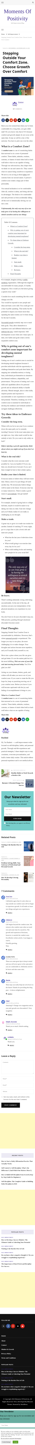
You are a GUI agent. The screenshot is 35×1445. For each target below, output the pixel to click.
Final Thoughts (15, 274)
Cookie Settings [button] (6, 1442)
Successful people (7, 323)
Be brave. (17, 270)
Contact (4, 1345)
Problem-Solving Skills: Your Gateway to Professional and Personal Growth (10, 865)
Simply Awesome (11, 1022)
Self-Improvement (7, 1237)
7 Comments (18, 109)
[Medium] (18, 1326)
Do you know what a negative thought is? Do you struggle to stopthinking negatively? (17, 1256)
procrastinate (12, 494)
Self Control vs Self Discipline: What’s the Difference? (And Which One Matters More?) (16, 1169)
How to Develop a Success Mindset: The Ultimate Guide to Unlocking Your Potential (15, 1241)
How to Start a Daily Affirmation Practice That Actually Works (17, 1162)
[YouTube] (22, 1326)
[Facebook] (8, 1326)
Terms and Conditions (8, 1358)
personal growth (11, 638)
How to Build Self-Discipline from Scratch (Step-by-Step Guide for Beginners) (17, 1176)
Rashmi (21, 102)
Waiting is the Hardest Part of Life (12, 1249)
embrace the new (7, 332)
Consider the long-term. (22, 247)
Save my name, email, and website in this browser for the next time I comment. (17, 1098)
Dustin (8, 980)
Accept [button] (15, 1442)
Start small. (18, 262)
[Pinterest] (13, 1326)
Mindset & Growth (7, 1349)
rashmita (11, 1037)
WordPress (24, 1404)
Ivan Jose (9, 896)
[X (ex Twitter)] (3, 1326)
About (3, 1341)
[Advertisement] (17, 1131)
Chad (7, 1001)
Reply (10, 913)
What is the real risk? (21, 251)
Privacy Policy (6, 1354)
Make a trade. (18, 266)
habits (25, 175)
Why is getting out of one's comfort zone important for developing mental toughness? (18, 233)
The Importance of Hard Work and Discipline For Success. (16, 1265)
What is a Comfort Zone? (19, 226)
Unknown (9, 920)
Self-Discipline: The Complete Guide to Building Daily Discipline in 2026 (17, 1183)
